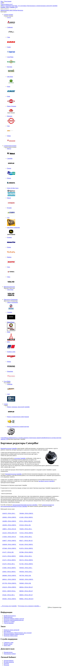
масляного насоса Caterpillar (46, 481)
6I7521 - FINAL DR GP (25, 521)
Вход (2, 1)
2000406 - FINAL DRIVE (9, 575)
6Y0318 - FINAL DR (25, 525)
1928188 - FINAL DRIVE (9, 544)
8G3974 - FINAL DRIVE (26, 548)
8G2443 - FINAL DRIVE (26, 544)
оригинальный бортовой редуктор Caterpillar (25, 505)
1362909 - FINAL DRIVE (9, 521)
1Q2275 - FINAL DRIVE (9, 560)
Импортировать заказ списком (9, 10)
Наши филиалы (8, 617)
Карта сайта (7, 645)
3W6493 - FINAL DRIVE (9, 598)
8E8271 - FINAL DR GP (26, 540)
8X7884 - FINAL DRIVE (26, 552)
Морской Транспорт (9, 286)
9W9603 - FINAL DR (25, 583)
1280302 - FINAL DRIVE (9, 517)
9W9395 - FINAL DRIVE (26, 579)
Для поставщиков (9, 623)
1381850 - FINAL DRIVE (9, 525)
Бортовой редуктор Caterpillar (9, 448)
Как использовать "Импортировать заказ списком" (18, 632)
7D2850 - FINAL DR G (25, 529)
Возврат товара (8, 644)
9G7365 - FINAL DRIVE (26, 564)
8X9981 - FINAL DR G (25, 556)
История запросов (9, 662)
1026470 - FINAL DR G (8, 513)
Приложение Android (10, 653)
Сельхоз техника (8, 14)
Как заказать (7, 631)
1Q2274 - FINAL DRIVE (9, 556)
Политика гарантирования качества (14, 620)
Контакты (20, 10)
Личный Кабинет (8, 660)
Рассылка (6, 665)
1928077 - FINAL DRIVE (9, 540)
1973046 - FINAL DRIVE (9, 548)
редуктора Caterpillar (20, 458)
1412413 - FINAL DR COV (9, 533)
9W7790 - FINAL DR (25, 575)
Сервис (6, 404)
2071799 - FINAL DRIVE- (9, 583)
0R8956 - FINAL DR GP (26, 595)
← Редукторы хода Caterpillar (9, 606)
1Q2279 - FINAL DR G (8, 564)
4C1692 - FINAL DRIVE (26, 517)
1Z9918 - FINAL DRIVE (9, 571)
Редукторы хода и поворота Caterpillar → (29, 606)
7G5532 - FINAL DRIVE (26, 533)
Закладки (6, 663)
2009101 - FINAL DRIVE (9, 579)
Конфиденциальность (10, 615)
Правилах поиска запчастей (11, 630)
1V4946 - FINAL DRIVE (9, 567)
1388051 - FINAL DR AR (9, 529)
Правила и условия (9, 621)
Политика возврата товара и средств (14, 618)
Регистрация (7, 1)
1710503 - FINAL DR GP (9, 536)
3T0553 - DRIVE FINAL (9, 591)
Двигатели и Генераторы (11, 299)
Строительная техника (10, 145)
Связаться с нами (8, 642)
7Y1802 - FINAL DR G (25, 536)
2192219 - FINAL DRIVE (9, 587)
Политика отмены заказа (11, 635)
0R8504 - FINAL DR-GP (26, 587)
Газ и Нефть (7, 381)
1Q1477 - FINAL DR (8, 552)
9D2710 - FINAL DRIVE (26, 560)
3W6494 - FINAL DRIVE (26, 513)
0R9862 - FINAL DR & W (26, 598)
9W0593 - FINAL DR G (25, 567)
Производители (8, 652)
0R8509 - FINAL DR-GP (26, 591)
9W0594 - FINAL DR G (25, 571)
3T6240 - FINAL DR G (8, 595)
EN (1, 2)
